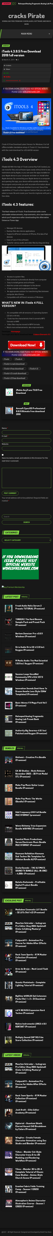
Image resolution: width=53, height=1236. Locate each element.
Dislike (8, 77)
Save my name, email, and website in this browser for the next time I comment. (25, 459)
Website (5, 444)
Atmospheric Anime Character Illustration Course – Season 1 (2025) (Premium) (30, 1203)
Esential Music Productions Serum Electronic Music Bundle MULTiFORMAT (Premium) (30, 842)
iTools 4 (18, 359)
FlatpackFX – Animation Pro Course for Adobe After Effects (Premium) (30, 943)
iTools (6, 359)
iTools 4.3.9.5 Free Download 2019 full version (21, 53)
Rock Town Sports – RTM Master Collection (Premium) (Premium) (31, 957)
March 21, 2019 (9, 60)
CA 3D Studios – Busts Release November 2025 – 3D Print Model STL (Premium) (31, 773)
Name (5, 428)
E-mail (5, 436)
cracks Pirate (26, 15)
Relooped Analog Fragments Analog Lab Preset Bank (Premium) (29, 719)
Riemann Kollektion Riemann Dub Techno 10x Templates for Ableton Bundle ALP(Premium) (30, 856)
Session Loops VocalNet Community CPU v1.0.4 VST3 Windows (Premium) (29, 677)
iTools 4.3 (34, 368)
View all (24, 597)
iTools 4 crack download (14, 364)
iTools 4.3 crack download (15, 373)
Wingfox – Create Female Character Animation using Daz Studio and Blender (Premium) (30, 1140)
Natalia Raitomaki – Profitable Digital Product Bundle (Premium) (30, 885)
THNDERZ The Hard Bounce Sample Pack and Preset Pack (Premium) (30, 622)
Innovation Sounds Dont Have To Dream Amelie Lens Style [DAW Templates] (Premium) (31, 691)
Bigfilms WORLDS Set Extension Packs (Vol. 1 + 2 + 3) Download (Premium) (30, 999)
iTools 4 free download (13, 368)
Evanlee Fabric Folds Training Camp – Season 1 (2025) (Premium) (29, 1189)
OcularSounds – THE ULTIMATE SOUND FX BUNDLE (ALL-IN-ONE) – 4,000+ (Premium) (31, 870)
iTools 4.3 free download (14, 378)
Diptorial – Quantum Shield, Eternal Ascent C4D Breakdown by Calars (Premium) (30, 1126)
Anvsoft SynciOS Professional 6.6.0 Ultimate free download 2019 (30, 411)
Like (7, 73)
